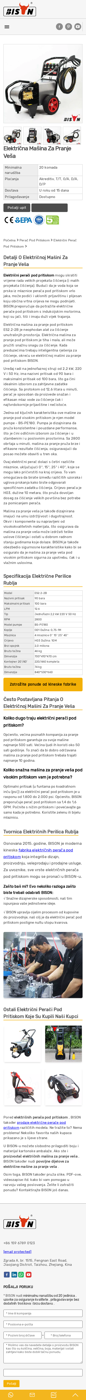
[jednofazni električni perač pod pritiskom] (22, 1045)
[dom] (19, 9)
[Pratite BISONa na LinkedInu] (14, 1274)
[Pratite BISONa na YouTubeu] (77, 26)
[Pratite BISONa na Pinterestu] (68, 26)
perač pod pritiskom (34, 240)
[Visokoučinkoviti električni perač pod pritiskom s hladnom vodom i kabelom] (22, 1088)
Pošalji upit (17, 208)
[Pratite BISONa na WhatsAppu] (21, 1274)
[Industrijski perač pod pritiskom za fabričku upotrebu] (63, 1088)
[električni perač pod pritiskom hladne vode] (63, 1045)
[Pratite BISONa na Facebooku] (59, 26)
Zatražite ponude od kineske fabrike (43, 684)
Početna (9, 240)
